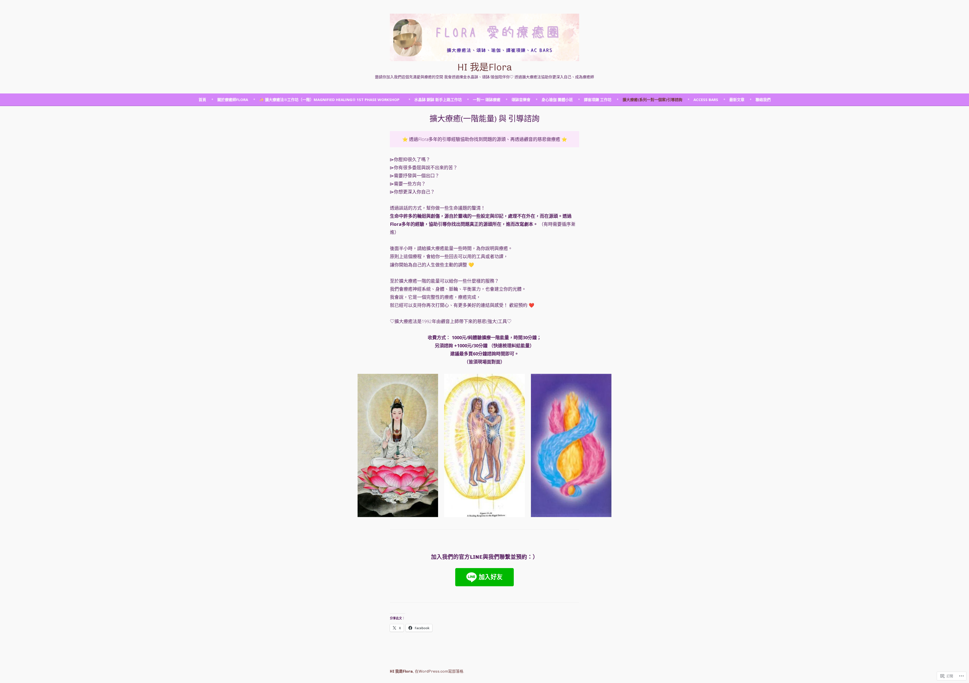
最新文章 (736, 99)
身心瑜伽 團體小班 (557, 99)
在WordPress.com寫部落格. (439, 671)
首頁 (202, 99)
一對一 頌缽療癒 (486, 99)
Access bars (705, 99)
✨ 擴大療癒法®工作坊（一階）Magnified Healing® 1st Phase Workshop (331, 99)
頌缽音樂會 (521, 99)
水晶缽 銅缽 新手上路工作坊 (438, 99)
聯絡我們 (763, 99)
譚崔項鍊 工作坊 (597, 99)
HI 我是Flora (484, 67)
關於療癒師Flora (232, 99)
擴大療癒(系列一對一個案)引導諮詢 (652, 99)
